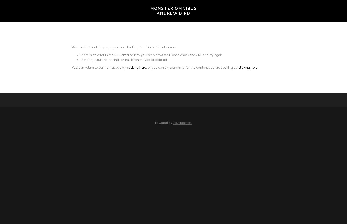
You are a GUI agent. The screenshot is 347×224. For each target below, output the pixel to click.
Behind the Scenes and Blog (138, 19)
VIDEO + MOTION (56, 19)
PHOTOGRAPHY (22, 19)
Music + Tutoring (190, 19)
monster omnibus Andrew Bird (173, 11)
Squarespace (183, 122)
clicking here (136, 67)
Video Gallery (91, 19)
